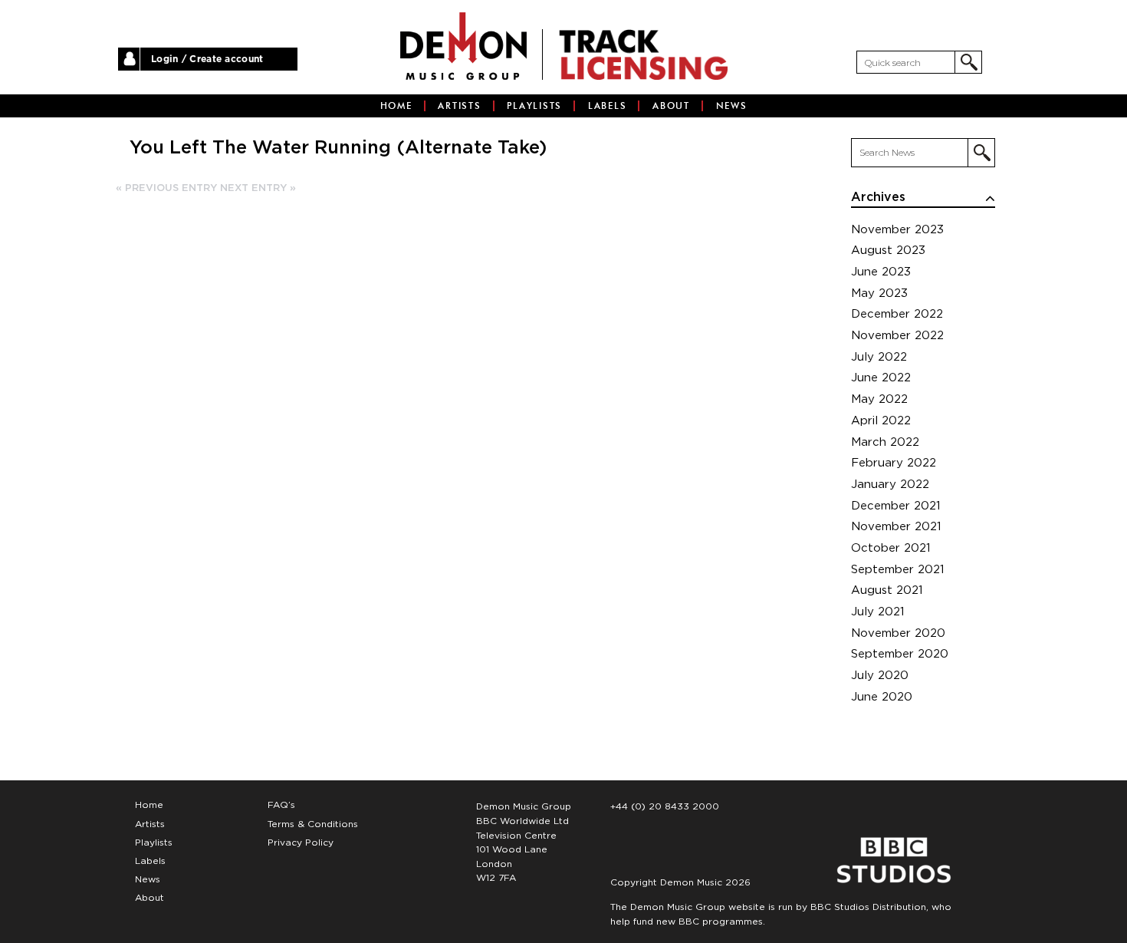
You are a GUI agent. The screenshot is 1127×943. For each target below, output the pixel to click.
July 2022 (879, 357)
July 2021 (878, 612)
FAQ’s (281, 804)
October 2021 (891, 548)
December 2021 (896, 506)
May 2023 (879, 293)
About (671, 106)
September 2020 (899, 654)
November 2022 (897, 335)
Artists (459, 106)
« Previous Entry (166, 188)
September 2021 (898, 569)
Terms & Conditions (313, 824)
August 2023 (888, 250)
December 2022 (897, 314)
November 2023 (897, 230)
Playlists (534, 106)
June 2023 (881, 272)
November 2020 (898, 633)
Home (396, 106)
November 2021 (896, 526)
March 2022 (885, 442)
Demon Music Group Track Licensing (463, 46)
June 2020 (881, 697)
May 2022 (879, 399)
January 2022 (890, 484)
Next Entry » (258, 188)
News (732, 106)
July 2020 (880, 675)
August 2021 (887, 590)
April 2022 (881, 421)
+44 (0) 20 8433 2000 (664, 806)
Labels (607, 106)
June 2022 (881, 378)
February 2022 (893, 463)
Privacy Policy (301, 842)
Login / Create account (207, 59)
